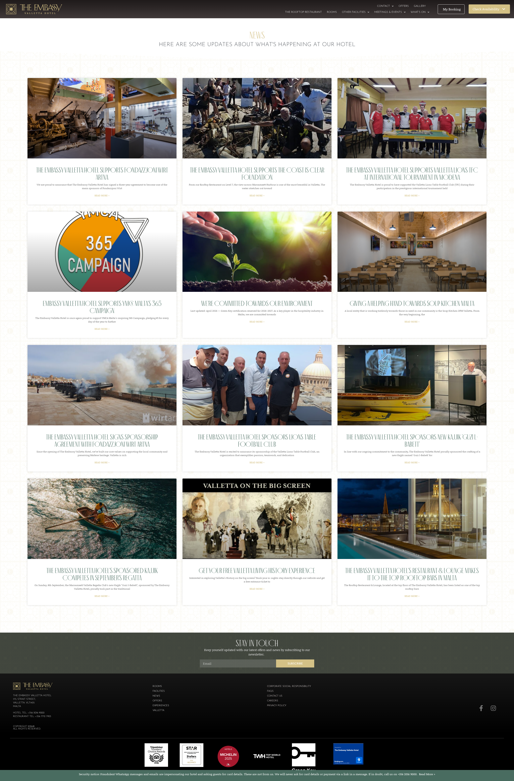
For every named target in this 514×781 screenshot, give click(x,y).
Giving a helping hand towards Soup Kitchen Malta (412, 303)
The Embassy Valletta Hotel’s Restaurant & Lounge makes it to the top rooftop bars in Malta (412, 574)
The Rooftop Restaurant (303, 12)
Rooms (332, 12)
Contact (383, 6)
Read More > (427, 774)
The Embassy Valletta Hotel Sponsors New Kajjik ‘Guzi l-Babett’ (412, 440)
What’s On (418, 12)
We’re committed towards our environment (257, 303)
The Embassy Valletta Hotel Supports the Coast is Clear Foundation (257, 174)
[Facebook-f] (481, 708)
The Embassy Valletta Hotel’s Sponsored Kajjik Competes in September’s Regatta (102, 574)
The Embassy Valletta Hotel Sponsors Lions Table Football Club (257, 440)
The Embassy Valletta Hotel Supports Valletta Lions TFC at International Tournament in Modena (412, 174)
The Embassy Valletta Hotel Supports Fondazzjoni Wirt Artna (102, 174)
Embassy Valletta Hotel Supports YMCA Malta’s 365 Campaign (102, 307)
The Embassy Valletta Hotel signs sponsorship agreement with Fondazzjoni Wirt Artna (102, 440)
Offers (404, 6)
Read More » (102, 195)
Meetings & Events (388, 12)
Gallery (420, 6)
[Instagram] (493, 708)
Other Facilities (354, 12)
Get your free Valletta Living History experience (257, 570)
